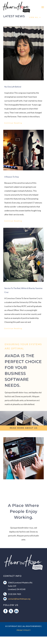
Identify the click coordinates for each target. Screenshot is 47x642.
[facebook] (5, 611)
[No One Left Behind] (23, 53)
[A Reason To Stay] (23, 150)
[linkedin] (16, 611)
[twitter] (11, 611)
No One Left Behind (12, 86)
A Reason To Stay (11, 177)
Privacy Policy (23, 630)
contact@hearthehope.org (19, 599)
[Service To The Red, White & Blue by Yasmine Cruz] (23, 255)
